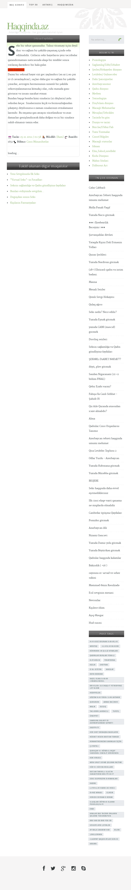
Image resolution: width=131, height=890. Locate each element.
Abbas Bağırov (111, 702)
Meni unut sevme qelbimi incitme (106, 762)
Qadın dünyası (100, 88)
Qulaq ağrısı (95, 304)
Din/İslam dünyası (102, 103)
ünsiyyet (94, 716)
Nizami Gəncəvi (98, 535)
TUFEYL (116, 711)
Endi (92, 809)
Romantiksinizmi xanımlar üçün (105, 741)
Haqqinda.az (27, 25)
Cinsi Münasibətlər (38, 141)
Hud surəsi (95, 622)
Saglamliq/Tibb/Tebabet (106, 64)
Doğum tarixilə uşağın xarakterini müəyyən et (102, 772)
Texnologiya (99, 98)
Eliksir (110, 792)
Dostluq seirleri (98, 339)
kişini (117, 830)
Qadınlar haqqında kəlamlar (105, 558)
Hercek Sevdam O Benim (101, 797)
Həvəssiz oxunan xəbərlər (104, 641)
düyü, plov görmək (100, 366)
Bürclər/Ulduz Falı (102, 127)
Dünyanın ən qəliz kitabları (104, 651)
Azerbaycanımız (101, 84)
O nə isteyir (95, 669)
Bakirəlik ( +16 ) (98, 565)
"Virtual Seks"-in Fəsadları (26, 179)
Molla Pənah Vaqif (99, 207)
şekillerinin (96, 834)
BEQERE (94, 480)
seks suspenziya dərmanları (104, 779)
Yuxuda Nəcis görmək (101, 215)
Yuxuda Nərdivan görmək (104, 262)
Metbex (96, 93)
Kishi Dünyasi (100, 156)
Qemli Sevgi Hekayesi (101, 297)
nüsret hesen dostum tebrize (104, 737)
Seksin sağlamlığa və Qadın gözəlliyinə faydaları (38, 185)
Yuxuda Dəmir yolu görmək (105, 543)
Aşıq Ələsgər (96, 615)
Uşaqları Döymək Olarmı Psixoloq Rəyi (102, 803)
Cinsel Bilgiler (100, 136)
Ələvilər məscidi (110, 646)
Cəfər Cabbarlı (97, 187)
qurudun (94, 702)
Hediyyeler (95, 693)
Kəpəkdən (95, 660)
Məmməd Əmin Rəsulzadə (104, 585)
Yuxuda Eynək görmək (102, 319)
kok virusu (95, 758)
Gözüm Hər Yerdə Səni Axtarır (105, 697)
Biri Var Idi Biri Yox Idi (101, 820)
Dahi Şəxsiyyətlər (102, 79)
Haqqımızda (65, 4)
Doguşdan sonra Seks (22, 197)
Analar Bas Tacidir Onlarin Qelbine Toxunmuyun (103, 814)
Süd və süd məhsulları (101, 767)
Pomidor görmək (99, 520)
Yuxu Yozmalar (101, 132)
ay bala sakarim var (100, 830)
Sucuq (103, 706)
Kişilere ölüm (96, 607)
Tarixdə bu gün (101, 117)
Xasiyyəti (94, 727)
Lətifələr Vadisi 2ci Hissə (102, 788)
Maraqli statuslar (102, 141)
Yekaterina (109, 660)
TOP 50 (33, 4)
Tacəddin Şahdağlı (99, 711)
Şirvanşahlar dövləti (101, 234)
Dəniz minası (96, 792)
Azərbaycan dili (98, 528)
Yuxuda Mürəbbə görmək (103, 473)
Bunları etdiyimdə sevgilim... (27, 191)
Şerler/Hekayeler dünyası (107, 69)
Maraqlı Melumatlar (103, 108)
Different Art (100, 165)
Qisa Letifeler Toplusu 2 (102, 450)
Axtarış (47, 4)
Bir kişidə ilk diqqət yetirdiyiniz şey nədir (106, 687)
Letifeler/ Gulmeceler (104, 74)
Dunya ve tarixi (101, 122)
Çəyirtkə (94, 746)
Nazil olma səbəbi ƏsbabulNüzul (99, 679)
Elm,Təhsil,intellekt (104, 151)
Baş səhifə (17, 5)
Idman (96, 146)
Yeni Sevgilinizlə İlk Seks (24, 174)
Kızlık (92, 665)
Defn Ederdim (96, 674)
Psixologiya (99, 60)
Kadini (93, 783)
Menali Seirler (97, 289)
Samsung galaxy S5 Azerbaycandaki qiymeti (101, 721)
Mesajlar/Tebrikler (103, 112)
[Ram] (60, 137)
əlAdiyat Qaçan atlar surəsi (104, 839)
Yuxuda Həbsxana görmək (104, 465)
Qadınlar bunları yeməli (102, 655)
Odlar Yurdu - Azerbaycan (104, 458)
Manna (93, 282)
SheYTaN (104, 665)
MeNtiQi (93, 646)
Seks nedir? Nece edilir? (103, 312)
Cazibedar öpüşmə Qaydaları (105, 513)
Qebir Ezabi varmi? (100, 386)
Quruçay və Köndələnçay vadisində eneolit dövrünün (104, 752)
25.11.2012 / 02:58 (30, 137)
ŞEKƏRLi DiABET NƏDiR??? (105, 359)
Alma (92, 418)
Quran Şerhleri (97, 254)
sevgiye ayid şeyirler (100, 825)
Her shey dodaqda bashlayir (104, 732)
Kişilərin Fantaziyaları (23, 202)
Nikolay (110, 669)
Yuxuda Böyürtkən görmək (104, 550)
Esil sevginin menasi (101, 592)
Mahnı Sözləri (100, 160)
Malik (92, 706)
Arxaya (93, 844)
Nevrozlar (94, 600)
